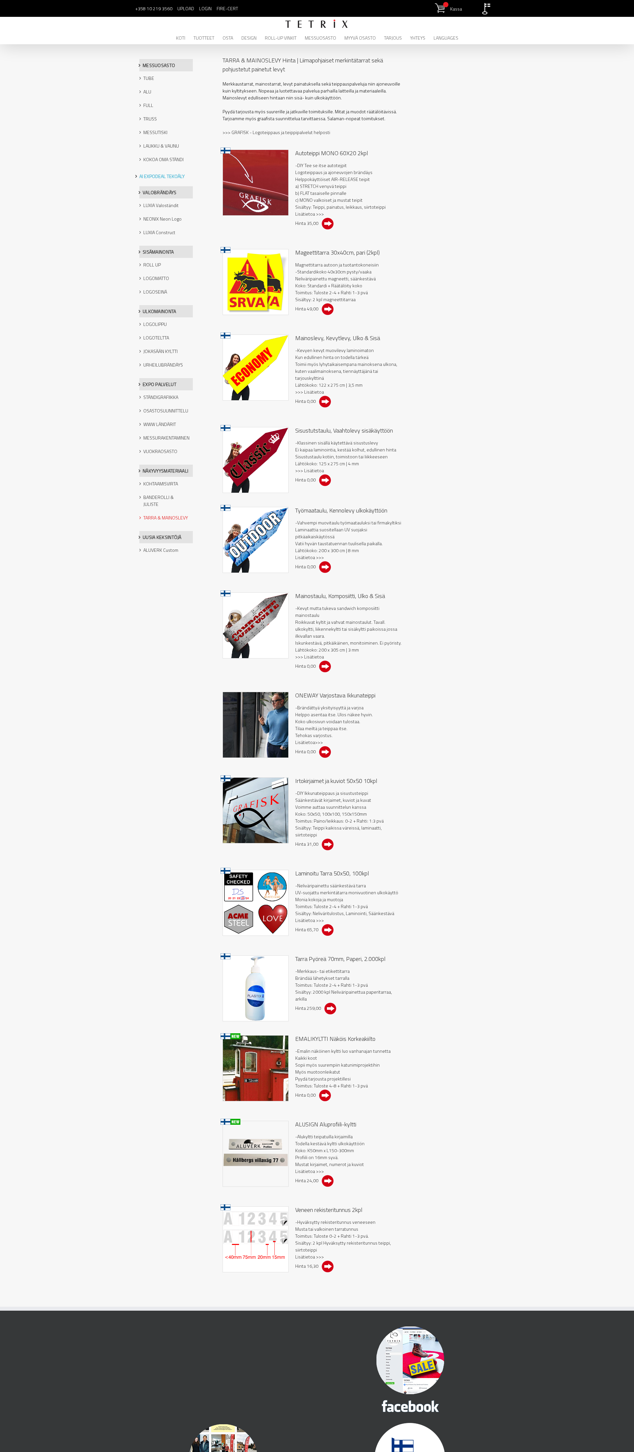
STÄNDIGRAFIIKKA (160, 397)
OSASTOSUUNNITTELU (165, 410)
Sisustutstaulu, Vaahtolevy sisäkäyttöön (344, 430)
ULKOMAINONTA (159, 311)
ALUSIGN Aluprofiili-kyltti (325, 1124)
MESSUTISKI (155, 132)
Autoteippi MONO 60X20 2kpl (331, 153)
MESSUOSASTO (159, 65)
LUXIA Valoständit (161, 205)
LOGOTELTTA (156, 337)
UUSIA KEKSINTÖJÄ (162, 537)
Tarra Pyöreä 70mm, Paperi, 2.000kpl (340, 958)
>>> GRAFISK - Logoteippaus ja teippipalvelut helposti (276, 132)
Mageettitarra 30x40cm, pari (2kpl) (337, 252)
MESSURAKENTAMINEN (166, 437)
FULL (148, 105)
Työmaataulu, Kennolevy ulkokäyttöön (341, 510)
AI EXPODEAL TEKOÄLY (162, 176)
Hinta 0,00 (307, 401)
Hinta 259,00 (309, 1008)
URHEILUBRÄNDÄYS (163, 364)
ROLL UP (152, 264)
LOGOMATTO (156, 278)
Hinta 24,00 (308, 1180)
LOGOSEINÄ (155, 291)
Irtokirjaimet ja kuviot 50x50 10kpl (336, 780)
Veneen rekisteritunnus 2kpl (328, 1209)
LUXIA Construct (159, 232)
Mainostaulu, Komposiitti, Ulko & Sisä (340, 595)
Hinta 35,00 (308, 223)
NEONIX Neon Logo (162, 218)
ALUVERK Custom (160, 550)
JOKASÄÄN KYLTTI (160, 351)
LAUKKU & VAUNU (161, 145)
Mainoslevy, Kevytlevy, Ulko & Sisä (337, 338)
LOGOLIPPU (155, 324)
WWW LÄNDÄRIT (159, 424)
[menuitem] (185, 37)
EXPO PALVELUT (159, 384)
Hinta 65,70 (308, 929)
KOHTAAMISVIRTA (160, 483)
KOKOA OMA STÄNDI (163, 159)
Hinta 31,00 (308, 843)
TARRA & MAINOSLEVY (165, 517)
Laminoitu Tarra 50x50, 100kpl (332, 873)
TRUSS (150, 118)
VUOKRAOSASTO (160, 451)
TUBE (148, 78)
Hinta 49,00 (308, 308)
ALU (147, 91)
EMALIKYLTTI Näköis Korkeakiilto (335, 1038)
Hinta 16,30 (308, 1265)
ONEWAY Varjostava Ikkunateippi (335, 695)
